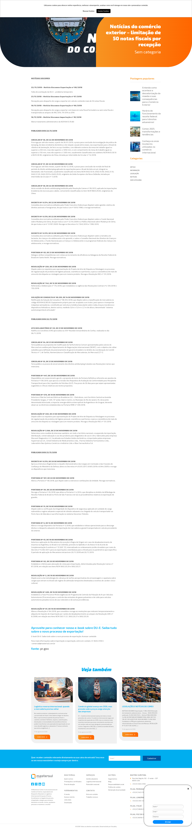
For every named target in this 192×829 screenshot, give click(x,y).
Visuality (114, 826)
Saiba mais (41, 737)
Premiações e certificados (73, 781)
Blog (109, 781)
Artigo (133, 167)
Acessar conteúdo (89, 636)
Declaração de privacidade (116, 790)
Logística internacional (93, 781)
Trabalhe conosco (92, 797)
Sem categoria (148, 51)
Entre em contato (92, 794)
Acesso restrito (69, 797)
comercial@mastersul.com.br (43, 643)
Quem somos (68, 779)
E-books (67, 794)
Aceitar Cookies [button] (103, 11)
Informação (135, 170)
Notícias (133, 177)
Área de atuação (69, 784)
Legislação (134, 173)
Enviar (168, 822)
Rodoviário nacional (92, 784)
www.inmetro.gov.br (53, 378)
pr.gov (44, 648)
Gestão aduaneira (92, 779)
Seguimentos (112, 779)
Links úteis (67, 800)
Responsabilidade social (116, 784)
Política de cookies (114, 787)
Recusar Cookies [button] (88, 11)
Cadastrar (151, 758)
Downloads (68, 802)
